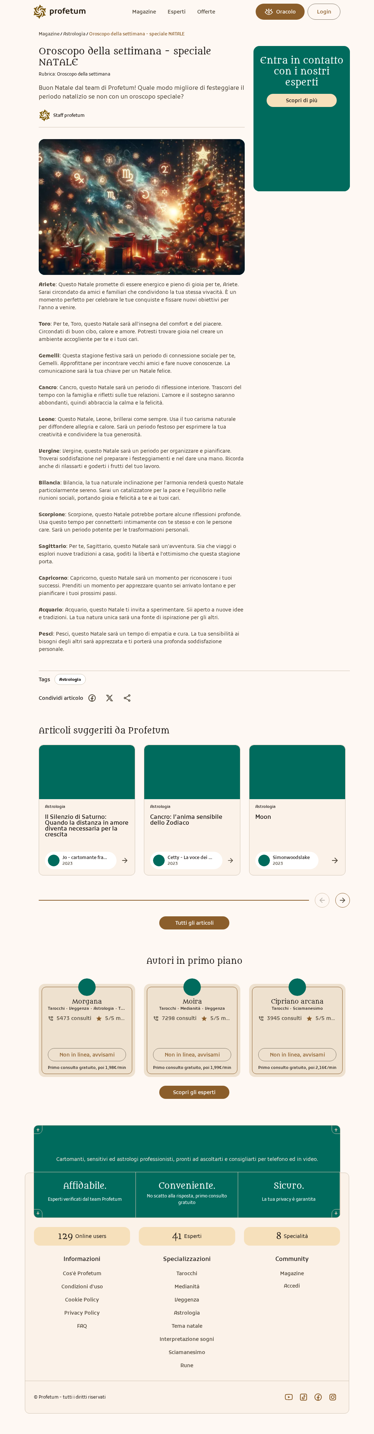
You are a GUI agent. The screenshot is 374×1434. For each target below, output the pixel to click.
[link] (87, 1030)
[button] (87, 1054)
